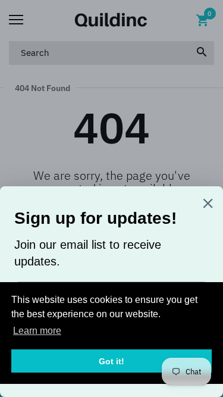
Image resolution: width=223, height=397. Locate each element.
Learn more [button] (37, 331)
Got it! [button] (111, 361)
